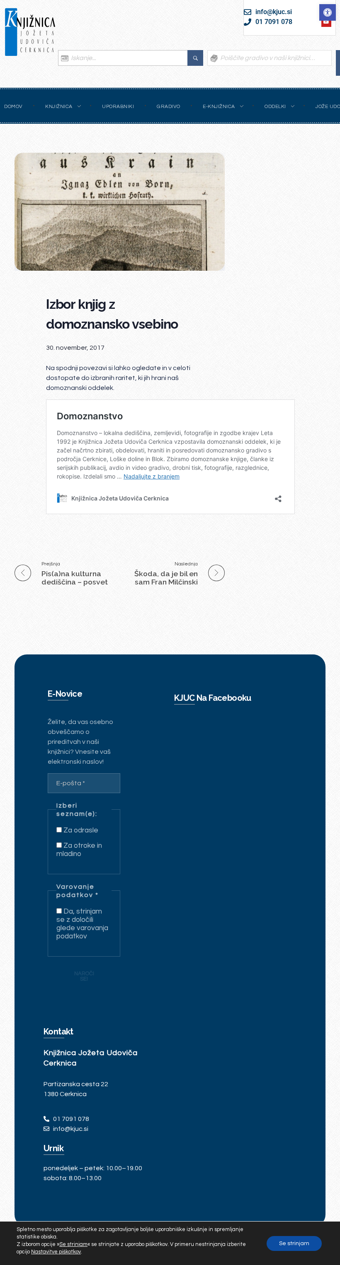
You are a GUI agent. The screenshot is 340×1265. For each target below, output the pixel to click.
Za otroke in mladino (79, 850)
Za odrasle (80, 830)
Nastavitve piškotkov (56, 1252)
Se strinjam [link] (73, 1244)
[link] (327, 12)
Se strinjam (294, 1243)
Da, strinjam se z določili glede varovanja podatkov (82, 924)
